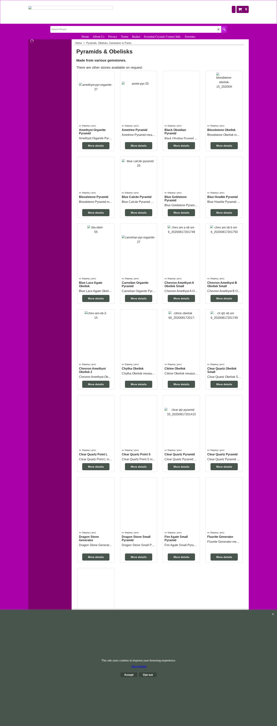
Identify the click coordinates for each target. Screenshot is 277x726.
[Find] (224, 29)
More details (96, 145)
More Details (139, 666)
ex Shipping (84, 126)
